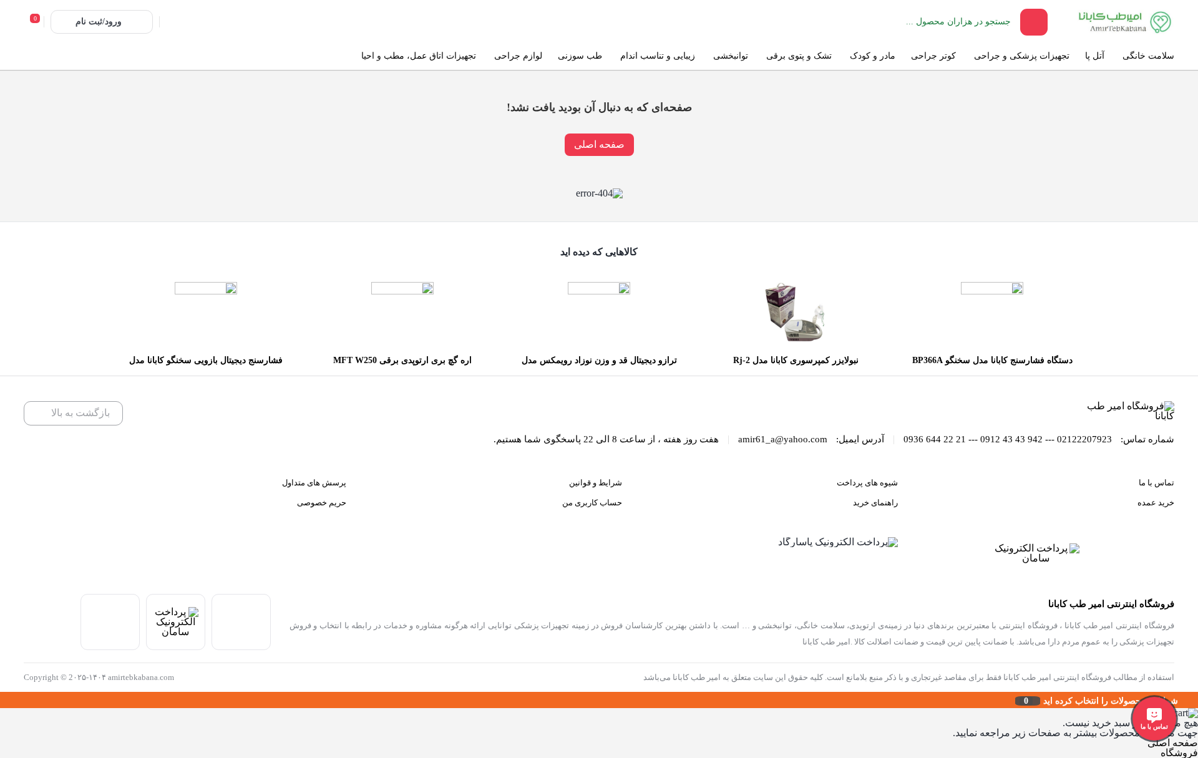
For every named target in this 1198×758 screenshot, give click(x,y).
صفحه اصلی (599, 144)
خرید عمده (1155, 502)
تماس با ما (1156, 482)
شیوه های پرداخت (867, 482)
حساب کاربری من (592, 502)
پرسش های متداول (314, 482)
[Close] (3, 700)
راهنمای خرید (875, 502)
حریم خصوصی (321, 502)
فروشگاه (1179, 752)
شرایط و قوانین (595, 482)
